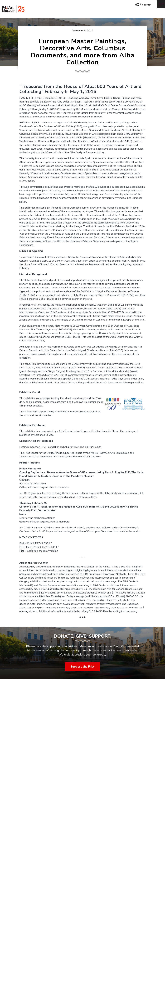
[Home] (13, 9)
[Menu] (161, 4)
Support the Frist (82, 667)
